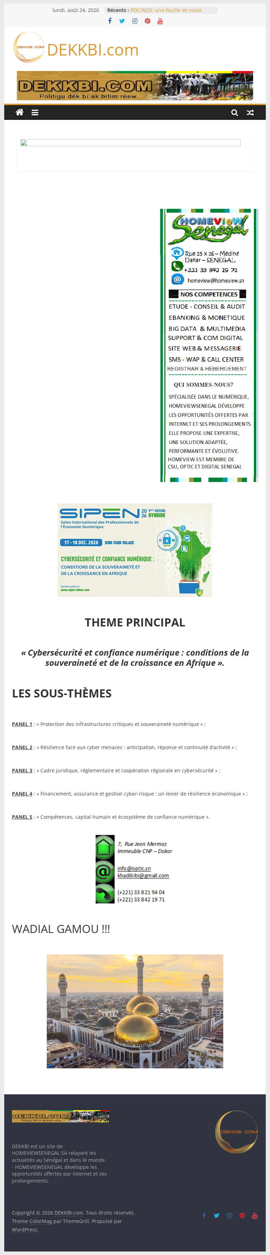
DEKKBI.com (93, 49)
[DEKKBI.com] (19, 112)
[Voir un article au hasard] (250, 112)
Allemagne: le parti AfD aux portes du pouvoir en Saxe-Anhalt (170, 12)
